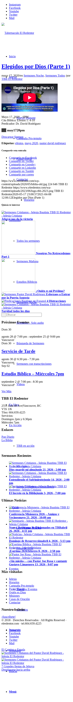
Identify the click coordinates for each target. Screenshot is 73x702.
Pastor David (16, 589)
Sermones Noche (34, 75)
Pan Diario (7, 436)
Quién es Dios (17, 592)
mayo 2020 (31, 143)
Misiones (14, 595)
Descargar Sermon (12, 136)
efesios (19, 143)
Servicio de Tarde (18, 351)
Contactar (14, 602)
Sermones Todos (55, 75)
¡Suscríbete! (8, 616)
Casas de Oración (19, 599)
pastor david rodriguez (52, 143)
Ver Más (6, 391)
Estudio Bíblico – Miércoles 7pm (32, 373)
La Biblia (7, 440)
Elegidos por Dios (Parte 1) (35, 66)
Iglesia (13, 579)
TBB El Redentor (11, 78)
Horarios (14, 582)
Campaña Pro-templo (21, 585)
